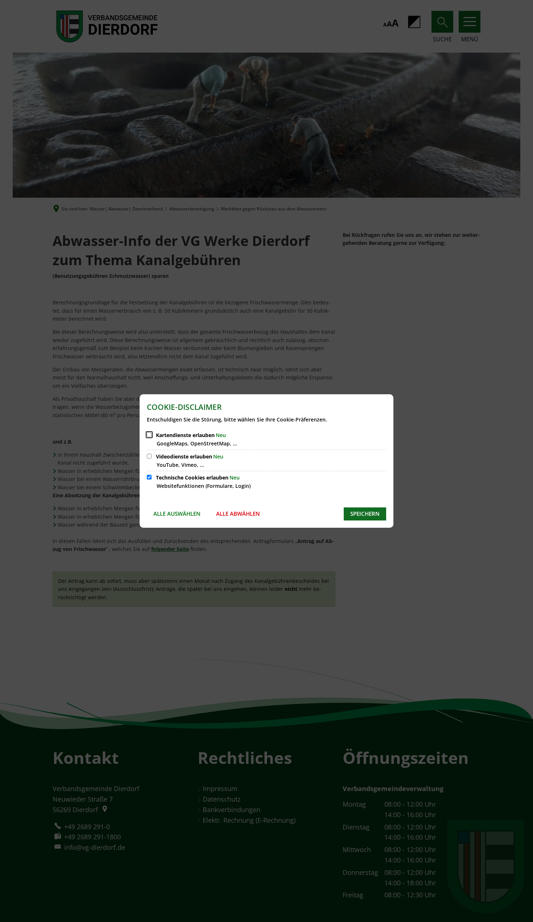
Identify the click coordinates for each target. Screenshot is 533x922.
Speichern (365, 513)
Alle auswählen (177, 513)
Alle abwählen (238, 513)
